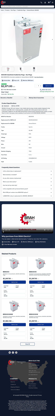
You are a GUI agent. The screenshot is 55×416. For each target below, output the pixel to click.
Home (2, 10)
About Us (13, 381)
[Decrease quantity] (36, 85)
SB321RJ (21, 273)
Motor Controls (32, 385)
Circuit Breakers (32, 383)
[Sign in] (45, 2)
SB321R (17, 273)
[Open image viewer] (27, 39)
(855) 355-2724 (46, 89)
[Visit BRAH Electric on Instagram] (16, 352)
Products (7, 10)
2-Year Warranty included (9, 89)
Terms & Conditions (15, 389)
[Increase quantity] (40, 85)
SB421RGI (18, 316)
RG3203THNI (36, 275)
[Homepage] (3, 2)
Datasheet (6, 106)
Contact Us (13, 384)
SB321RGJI (31, 317)
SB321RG (44, 273)
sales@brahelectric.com (34, 372)
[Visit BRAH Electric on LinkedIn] (10, 352)
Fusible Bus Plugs (21, 10)
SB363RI (31, 120)
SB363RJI (35, 120)
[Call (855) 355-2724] (41, 2)
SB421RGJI (5, 317)
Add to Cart (48, 86)
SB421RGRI (22, 316)
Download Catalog (33, 388)
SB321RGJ (31, 275)
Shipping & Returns (15, 387)
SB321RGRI (49, 316)
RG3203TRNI (42, 275)
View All (27, 344)
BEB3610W (31, 116)
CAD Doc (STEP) (15, 106)
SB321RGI (44, 316)
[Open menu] (52, 2)
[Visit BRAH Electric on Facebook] (13, 352)
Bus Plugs (13, 10)
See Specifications (38, 77)
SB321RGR (48, 273)
